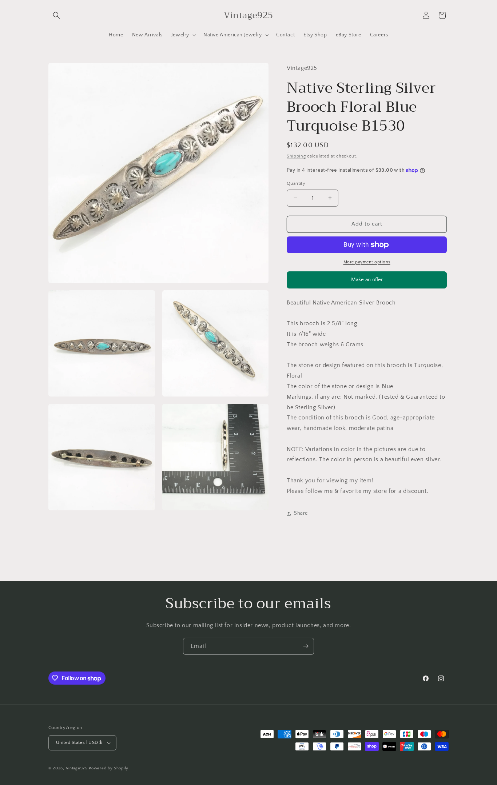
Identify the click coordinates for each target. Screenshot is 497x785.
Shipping (296, 156)
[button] (56, 15)
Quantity (296, 183)
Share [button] (301, 513)
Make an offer (367, 282)
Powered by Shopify (108, 768)
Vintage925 (77, 768)
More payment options (366, 262)
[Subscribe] (306, 646)
